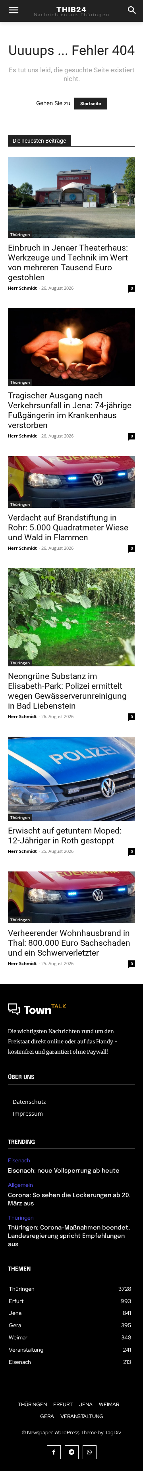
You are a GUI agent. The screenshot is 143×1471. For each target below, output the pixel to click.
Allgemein (20, 1185)
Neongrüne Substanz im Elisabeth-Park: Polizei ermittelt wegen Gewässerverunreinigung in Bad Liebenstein (67, 691)
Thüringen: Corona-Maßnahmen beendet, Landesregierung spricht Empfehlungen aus (69, 1236)
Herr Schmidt (22, 288)
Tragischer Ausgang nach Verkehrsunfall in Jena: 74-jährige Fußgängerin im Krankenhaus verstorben (69, 410)
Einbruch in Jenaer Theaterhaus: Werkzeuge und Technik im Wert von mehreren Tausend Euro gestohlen (68, 262)
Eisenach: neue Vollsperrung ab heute (64, 1171)
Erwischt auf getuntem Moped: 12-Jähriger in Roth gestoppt (65, 835)
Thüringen (20, 234)
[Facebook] (54, 1452)
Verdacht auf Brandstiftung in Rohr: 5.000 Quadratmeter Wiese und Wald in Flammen (68, 527)
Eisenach (19, 1160)
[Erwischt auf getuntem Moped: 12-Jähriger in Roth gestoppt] (71, 779)
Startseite (90, 103)
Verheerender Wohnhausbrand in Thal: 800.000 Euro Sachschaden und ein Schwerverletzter (69, 943)
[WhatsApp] (90, 1452)
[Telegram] (72, 1452)
